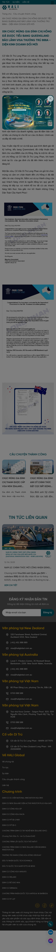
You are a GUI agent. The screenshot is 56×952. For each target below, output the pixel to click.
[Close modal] (50, 99)
